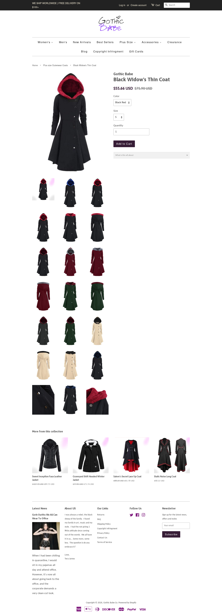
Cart (158, 5)
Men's (63, 42)
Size (115, 111)
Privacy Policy (103, 533)
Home (35, 65)
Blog (84, 51)
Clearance (174, 42)
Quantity (118, 125)
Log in (122, 5)
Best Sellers (105, 42)
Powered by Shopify (127, 603)
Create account (138, 5)
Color (116, 96)
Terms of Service (104, 542)
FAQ (99, 519)
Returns (100, 515)
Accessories (151, 42)
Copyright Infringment (108, 51)
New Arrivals (82, 42)
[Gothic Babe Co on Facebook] (137, 516)
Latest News (39, 508)
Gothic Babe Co (110, 603)
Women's (44, 42)
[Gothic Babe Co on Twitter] (131, 516)
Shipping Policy (104, 524)
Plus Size (127, 42)
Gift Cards (136, 51)
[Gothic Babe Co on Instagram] (143, 516)
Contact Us (102, 538)
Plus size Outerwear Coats (55, 65)
